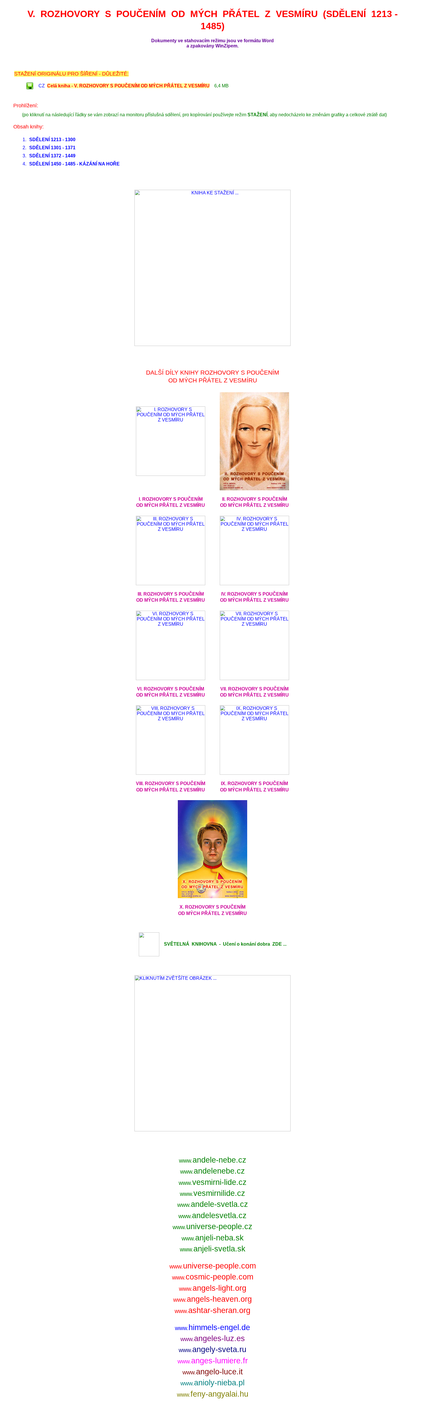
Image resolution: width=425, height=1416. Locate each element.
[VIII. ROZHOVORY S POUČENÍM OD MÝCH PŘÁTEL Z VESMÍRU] (170, 773)
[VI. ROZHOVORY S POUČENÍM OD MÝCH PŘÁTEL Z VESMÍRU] (170, 678)
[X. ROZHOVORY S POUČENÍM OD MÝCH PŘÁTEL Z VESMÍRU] (212, 896)
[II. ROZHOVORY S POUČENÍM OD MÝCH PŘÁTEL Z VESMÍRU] (254, 488)
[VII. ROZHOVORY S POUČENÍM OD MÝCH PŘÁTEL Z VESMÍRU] (254, 678)
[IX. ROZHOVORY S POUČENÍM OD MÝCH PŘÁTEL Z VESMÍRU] (254, 773)
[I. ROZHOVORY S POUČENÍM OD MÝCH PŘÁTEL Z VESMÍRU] (170, 474)
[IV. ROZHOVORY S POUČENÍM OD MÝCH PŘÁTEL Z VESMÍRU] (254, 583)
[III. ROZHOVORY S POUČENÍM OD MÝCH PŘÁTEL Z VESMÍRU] (170, 583)
